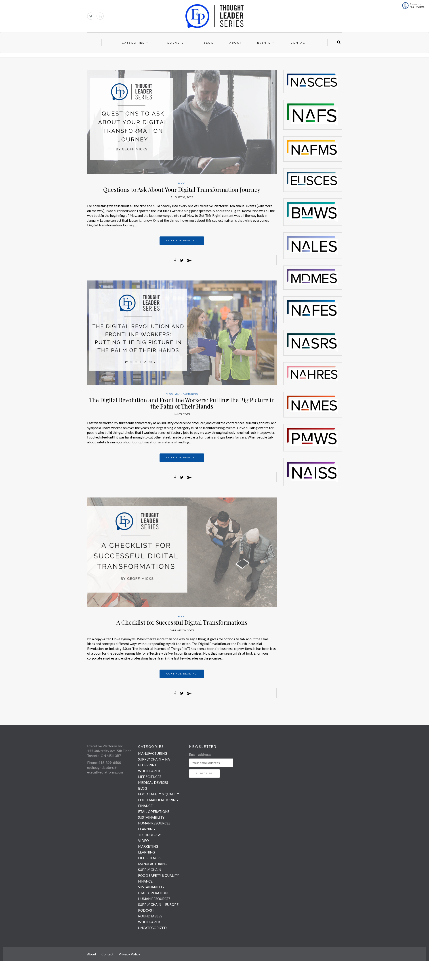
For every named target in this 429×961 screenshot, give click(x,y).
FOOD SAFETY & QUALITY (158, 794)
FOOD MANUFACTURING (158, 800)
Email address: (200, 754)
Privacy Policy (129, 954)
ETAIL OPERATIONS (153, 811)
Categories (133, 42)
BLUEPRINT (147, 765)
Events (263, 42)
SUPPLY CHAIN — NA (154, 759)
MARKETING (148, 846)
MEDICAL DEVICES (153, 782)
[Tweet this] (182, 260)
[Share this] (175, 260)
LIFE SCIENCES (149, 777)
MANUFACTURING (186, 394)
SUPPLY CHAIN (149, 870)
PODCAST (146, 910)
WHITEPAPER (149, 771)
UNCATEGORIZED (152, 928)
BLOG (181, 183)
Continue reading (181, 240)
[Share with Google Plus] (188, 260)
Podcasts (173, 42)
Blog (209, 42)
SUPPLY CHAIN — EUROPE (158, 904)
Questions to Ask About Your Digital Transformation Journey (181, 189)
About (235, 42)
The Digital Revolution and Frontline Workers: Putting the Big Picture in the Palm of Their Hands (182, 403)
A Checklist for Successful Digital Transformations (181, 622)
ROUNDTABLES (150, 916)
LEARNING (146, 829)
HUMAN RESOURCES (154, 823)
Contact (298, 42)
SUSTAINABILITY (151, 817)
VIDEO (143, 841)
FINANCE (145, 806)
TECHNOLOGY (149, 835)
